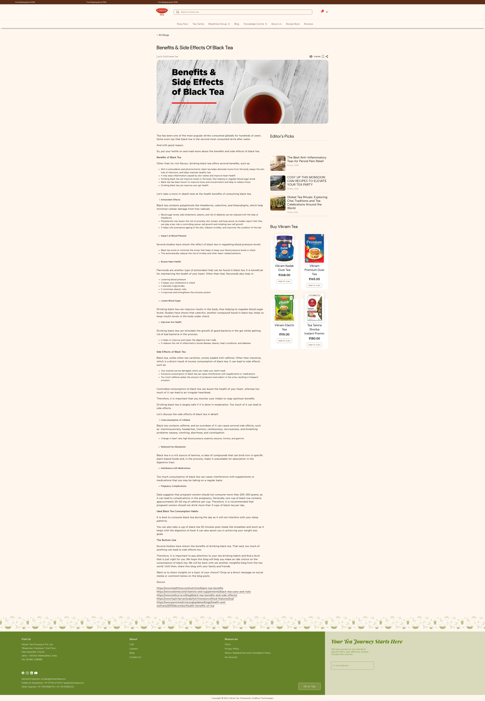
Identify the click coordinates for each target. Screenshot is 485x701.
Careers (133, 648)
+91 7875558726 (65, 686)
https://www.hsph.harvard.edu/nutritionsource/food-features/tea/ (195, 598)
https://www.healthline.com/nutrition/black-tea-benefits (190, 588)
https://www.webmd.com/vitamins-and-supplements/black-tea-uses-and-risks (204, 591)
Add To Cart (284, 281)
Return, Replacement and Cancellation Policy (248, 652)
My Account (231, 657)
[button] (320, 12)
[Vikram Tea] (162, 12)
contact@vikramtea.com (53, 678)
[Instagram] (27, 672)
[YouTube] (35, 672)
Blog (131, 652)
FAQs (228, 644)
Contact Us (135, 657)
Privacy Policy (232, 648)
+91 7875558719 (45, 686)
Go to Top (309, 686)
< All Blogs (163, 35)
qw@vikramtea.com (74, 682)
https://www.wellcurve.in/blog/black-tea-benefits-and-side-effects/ (197, 595)
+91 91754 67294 (53, 682)
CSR (131, 644)
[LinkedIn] (31, 672)
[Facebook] (23, 672)
